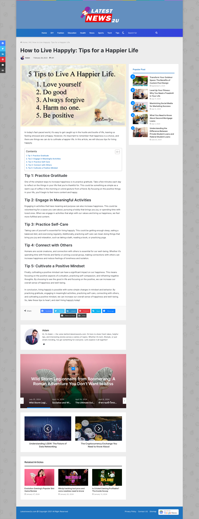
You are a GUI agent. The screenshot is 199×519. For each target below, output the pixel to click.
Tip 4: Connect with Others (40, 165)
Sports (101, 33)
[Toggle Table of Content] (116, 152)
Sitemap (153, 511)
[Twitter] (2, 48)
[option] (73, 381)
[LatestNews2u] (99, 14)
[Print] (2, 70)
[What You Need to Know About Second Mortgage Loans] (140, 119)
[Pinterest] (2, 59)
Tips (117, 33)
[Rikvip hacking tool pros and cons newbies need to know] (73, 477)
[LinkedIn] (2, 54)
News (91, 33)
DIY (52, 33)
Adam (27, 58)
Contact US (143, 511)
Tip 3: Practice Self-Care (39, 162)
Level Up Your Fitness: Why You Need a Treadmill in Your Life (162, 93)
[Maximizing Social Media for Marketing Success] (140, 107)
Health (83, 33)
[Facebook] (2, 43)
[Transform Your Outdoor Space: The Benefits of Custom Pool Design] (140, 81)
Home (44, 33)
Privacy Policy (130, 511)
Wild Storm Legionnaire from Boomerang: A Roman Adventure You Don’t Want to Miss (73, 381)
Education (72, 33)
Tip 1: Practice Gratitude (38, 156)
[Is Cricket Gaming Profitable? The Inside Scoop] (107, 477)
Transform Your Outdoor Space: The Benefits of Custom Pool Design (161, 80)
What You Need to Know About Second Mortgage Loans (161, 118)
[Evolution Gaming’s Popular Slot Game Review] (39, 477)
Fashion (60, 33)
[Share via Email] (2, 65)
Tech (109, 33)
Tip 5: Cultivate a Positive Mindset (43, 168)
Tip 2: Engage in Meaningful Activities (44, 159)
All (30, 42)
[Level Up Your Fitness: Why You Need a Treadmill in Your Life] (140, 94)
